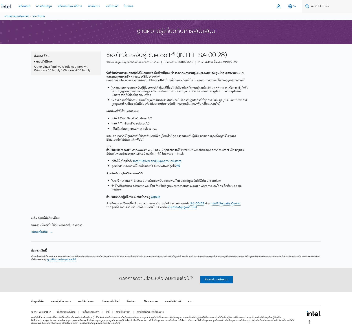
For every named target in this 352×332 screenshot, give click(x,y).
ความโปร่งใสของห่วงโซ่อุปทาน (150, 312)
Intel (136, 161)
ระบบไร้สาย (39, 16)
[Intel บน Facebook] (309, 322)
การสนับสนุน (44, 6)
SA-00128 (197, 203)
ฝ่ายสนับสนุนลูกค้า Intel (182, 207)
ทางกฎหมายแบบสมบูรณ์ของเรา (106, 320)
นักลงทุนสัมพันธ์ (110, 301)
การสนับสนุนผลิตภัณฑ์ (16, 16)
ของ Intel (250, 320)
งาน (190, 301)
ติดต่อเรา (132, 301)
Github (155, 197)
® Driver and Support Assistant (160, 161)
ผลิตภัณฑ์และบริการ (70, 6)
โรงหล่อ (128, 6)
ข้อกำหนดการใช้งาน (66, 312)
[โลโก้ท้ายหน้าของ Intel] (314, 313)
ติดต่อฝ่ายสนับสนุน (216, 279)
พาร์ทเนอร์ (112, 6)
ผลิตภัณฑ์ (24, 6)
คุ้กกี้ (107, 312)
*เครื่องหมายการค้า (90, 312)
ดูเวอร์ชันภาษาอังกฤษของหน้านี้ (61, 260)
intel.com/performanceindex (50, 320)
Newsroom (151, 301)
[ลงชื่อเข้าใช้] (279, 6)
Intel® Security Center (226, 203)
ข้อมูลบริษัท (37, 301)
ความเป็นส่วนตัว (123, 312)
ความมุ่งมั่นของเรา (61, 301)
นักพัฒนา (94, 6)
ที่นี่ (178, 166)
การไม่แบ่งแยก (86, 301)
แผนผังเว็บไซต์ (173, 301)
